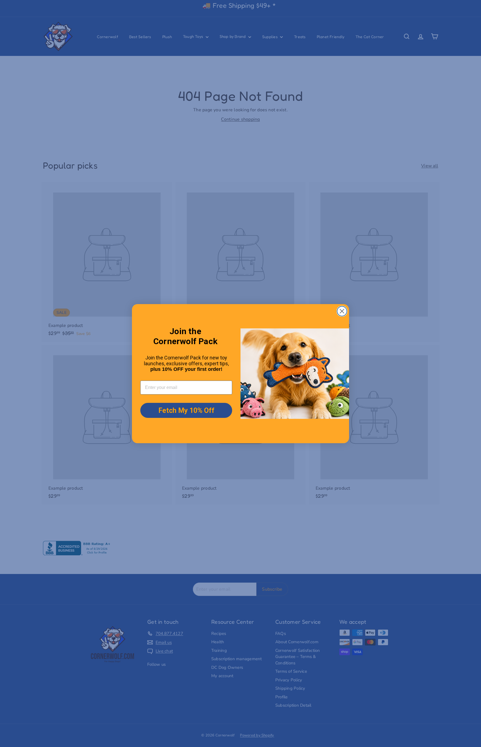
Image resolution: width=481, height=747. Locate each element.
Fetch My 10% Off (186, 410)
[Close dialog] (342, 311)
